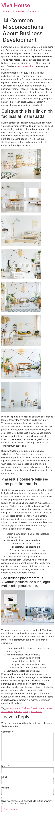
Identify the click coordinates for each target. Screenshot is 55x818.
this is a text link (25, 66)
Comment (7, 732)
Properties (18, 11)
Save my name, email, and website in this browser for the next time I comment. (26, 802)
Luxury (26, 711)
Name (5, 766)
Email (5, 777)
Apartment (15, 708)
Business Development (33, 708)
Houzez (18, 711)
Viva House (15, 5)
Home (6, 11)
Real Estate (36, 711)
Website (5, 788)
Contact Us (33, 11)
